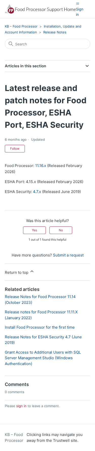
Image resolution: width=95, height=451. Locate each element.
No (61, 230)
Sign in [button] (79, 12)
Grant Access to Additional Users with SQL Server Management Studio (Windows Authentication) (43, 358)
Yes (34, 230)
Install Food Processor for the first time (40, 327)
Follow (15, 148)
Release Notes (54, 32)
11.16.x (40, 165)
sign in (21, 406)
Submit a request (68, 255)
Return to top (17, 272)
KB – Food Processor (21, 26)
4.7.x (37, 191)
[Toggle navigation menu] (77, 3)
